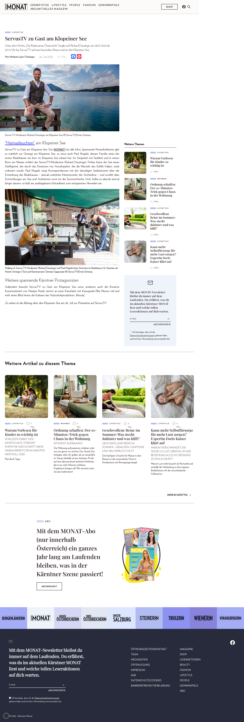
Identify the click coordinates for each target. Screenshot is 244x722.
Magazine (186, 649)
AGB (133, 675)
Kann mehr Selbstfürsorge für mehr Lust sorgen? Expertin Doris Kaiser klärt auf (163, 254)
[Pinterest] (79, 56)
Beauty (185, 665)
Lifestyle (59, 5)
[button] (6, 716)
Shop (169, 7)
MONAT (59, 149)
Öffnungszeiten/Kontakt (149, 649)
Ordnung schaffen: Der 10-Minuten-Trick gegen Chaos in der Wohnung (163, 189)
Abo (182, 691)
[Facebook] (73, 56)
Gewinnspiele (108, 5)
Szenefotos (39, 5)
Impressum (138, 670)
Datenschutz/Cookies (146, 680)
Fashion (89, 5)
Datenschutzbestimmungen (142, 335)
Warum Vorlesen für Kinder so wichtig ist (161, 161)
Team (134, 654)
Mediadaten (139, 659)
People (74, 5)
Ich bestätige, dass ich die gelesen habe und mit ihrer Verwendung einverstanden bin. (150, 335)
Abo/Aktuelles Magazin (49, 9)
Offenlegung (140, 665)
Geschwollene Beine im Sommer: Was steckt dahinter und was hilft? (163, 221)
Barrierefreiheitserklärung (150, 686)
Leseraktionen (190, 659)
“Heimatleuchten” (20, 143)
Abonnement (49, 586)
